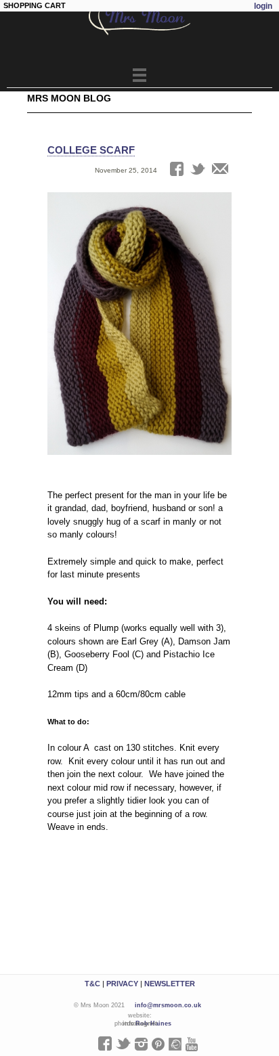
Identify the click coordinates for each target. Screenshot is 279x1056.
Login (263, 6)
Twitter (123, 1043)
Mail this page (220, 168)
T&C (92, 984)
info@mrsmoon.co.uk (168, 1005)
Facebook (105, 1043)
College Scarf (91, 150)
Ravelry (175, 1044)
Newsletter (169, 984)
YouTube (192, 1044)
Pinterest (158, 1044)
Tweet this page (198, 169)
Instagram (141, 1044)
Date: (55, 170)
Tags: (56, 187)
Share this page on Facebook (177, 169)
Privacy (122, 984)
